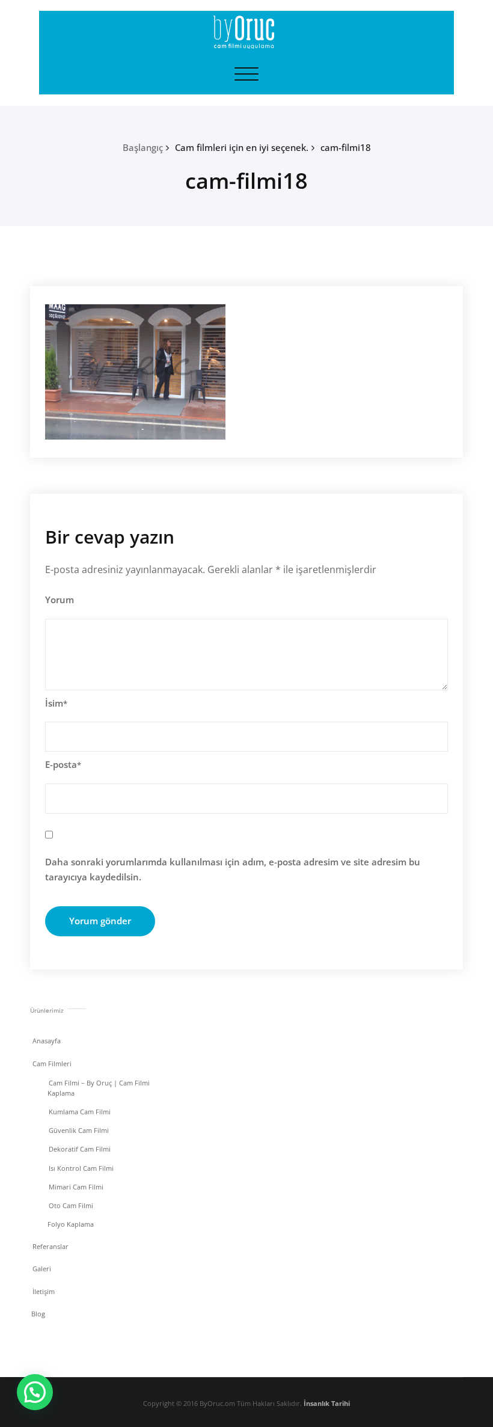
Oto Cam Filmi (71, 1205)
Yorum (59, 600)
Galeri (41, 1268)
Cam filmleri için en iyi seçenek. (241, 147)
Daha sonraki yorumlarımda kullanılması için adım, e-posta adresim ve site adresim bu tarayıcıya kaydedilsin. (232, 869)
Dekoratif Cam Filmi (80, 1148)
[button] (35, 1392)
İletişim (43, 1291)
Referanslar (50, 1246)
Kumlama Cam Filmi (80, 1111)
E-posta (63, 764)
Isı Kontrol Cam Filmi (81, 1168)
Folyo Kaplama (70, 1224)
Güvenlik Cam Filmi (79, 1130)
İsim (56, 703)
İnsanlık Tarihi (327, 1403)
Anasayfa (46, 1040)
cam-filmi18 (345, 147)
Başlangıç (143, 147)
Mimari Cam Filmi (76, 1186)
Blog (38, 1313)
